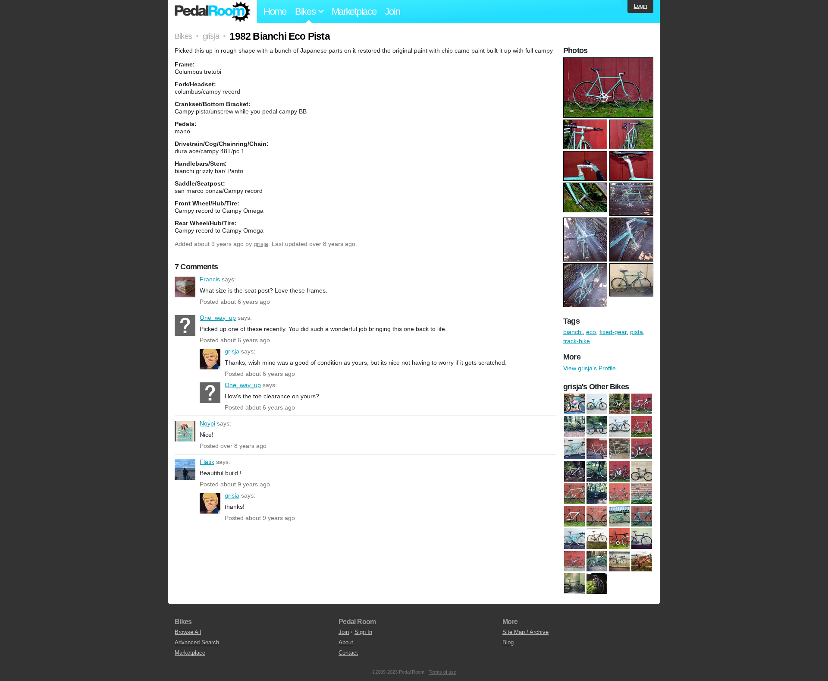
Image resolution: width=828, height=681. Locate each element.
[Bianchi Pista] (641, 493)
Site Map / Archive (525, 632)
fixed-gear (613, 331)
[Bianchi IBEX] (597, 493)
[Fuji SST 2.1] (619, 561)
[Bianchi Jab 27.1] (597, 403)
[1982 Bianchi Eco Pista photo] (609, 61)
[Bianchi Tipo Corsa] (574, 538)
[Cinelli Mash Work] (574, 561)
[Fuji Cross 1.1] (597, 561)
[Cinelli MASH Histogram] (641, 538)
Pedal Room (213, 11)
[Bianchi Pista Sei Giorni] (574, 516)
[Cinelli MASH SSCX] (574, 426)
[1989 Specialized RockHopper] (574, 471)
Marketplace (354, 11)
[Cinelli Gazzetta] (597, 538)
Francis (185, 287)
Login (640, 6)
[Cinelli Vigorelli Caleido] (597, 426)
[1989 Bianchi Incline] (597, 448)
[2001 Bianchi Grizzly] (619, 471)
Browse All (188, 632)
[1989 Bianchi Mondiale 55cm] (619, 448)
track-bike (576, 340)
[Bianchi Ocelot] (619, 493)
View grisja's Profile (589, 368)
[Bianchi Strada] (619, 403)
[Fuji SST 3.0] (641, 561)
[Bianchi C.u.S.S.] (574, 493)
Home (274, 11)
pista (636, 331)
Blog (508, 642)
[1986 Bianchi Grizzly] (574, 403)
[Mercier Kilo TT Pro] (574, 583)
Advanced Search (197, 642)
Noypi (185, 431)
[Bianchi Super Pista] (641, 516)
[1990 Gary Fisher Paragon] (597, 471)
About (346, 642)
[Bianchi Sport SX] (619, 516)
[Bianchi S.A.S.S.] (597, 516)
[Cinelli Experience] (641, 403)
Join (392, 11)
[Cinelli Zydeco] (619, 426)
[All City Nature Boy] (641, 471)
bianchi (573, 331)
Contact (348, 652)
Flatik (185, 469)
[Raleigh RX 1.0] (597, 583)
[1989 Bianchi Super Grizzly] (641, 448)
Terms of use (442, 672)
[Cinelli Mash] (619, 538)
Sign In (363, 632)
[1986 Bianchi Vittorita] (574, 448)
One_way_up (185, 325)
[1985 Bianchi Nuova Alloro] (641, 426)
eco (591, 331)
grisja (261, 243)
